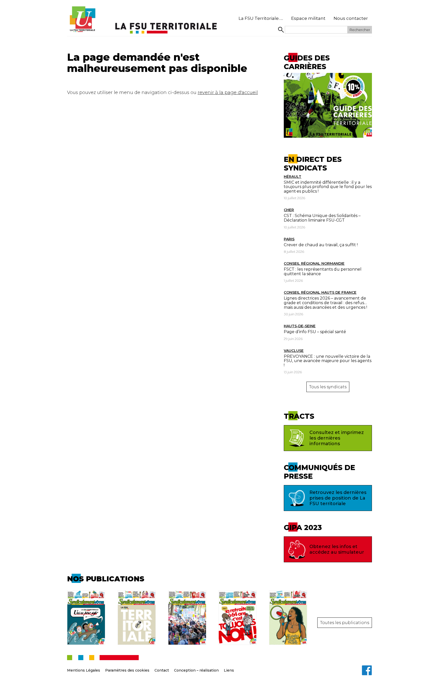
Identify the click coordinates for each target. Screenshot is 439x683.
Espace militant (308, 18)
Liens (229, 670)
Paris (289, 239)
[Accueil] (82, 19)
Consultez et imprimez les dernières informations (336, 438)
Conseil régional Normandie (314, 263)
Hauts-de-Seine (300, 326)
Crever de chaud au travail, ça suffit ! (321, 244)
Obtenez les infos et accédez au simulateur (336, 549)
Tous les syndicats (328, 386)
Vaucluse (294, 350)
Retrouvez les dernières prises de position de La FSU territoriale (337, 498)
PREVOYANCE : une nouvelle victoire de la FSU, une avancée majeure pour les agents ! (327, 361)
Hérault (292, 176)
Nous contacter (351, 18)
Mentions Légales (83, 670)
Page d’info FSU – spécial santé (315, 331)
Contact (161, 670)
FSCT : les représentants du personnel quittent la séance (323, 271)
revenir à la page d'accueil (228, 92)
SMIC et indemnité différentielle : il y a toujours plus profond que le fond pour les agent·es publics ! (328, 187)
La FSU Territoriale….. (261, 18)
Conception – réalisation (196, 670)
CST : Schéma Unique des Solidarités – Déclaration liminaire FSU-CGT (322, 218)
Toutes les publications (344, 622)
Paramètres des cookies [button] (127, 670)
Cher (289, 210)
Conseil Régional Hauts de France (320, 292)
